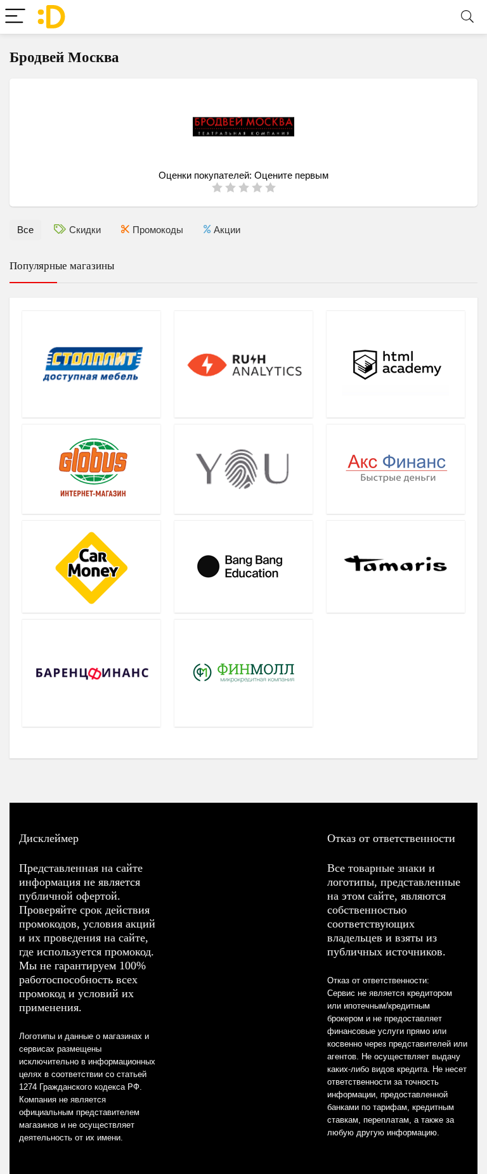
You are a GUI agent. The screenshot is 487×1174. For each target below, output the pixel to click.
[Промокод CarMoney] (91, 566)
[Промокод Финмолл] (243, 673)
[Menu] (15, 17)
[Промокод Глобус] (91, 469)
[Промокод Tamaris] (396, 566)
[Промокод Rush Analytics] (243, 364)
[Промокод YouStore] (243, 469)
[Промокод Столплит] (91, 364)
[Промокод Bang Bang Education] (243, 566)
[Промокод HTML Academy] (396, 364)
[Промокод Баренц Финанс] (91, 673)
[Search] (467, 17)
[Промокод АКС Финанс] (396, 469)
